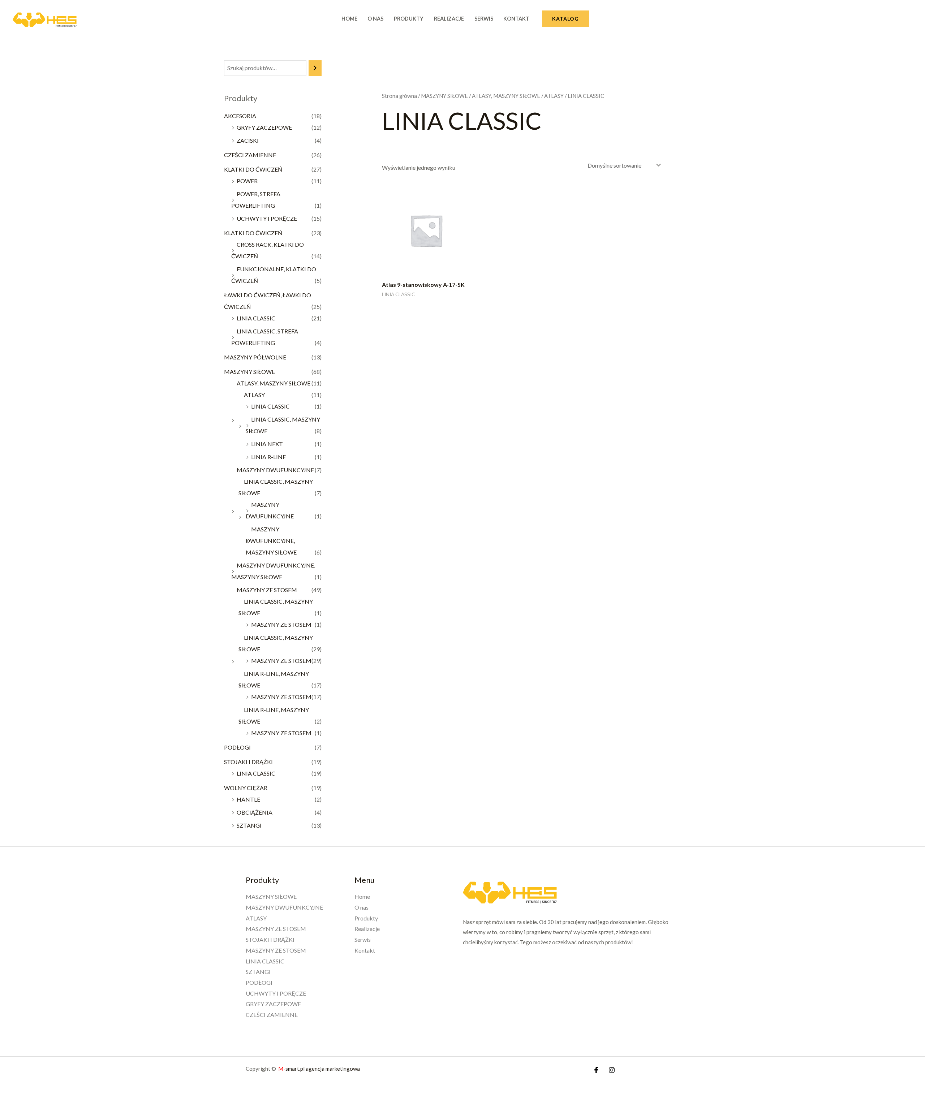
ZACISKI (248, 140)
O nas (375, 19)
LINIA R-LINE (268, 456)
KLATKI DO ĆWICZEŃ (253, 169)
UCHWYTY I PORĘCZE (267, 218)
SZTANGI (249, 825)
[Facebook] (596, 1070)
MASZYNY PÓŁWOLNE (255, 357)
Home (349, 19)
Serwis (483, 19)
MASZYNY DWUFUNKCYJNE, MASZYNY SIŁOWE (271, 541)
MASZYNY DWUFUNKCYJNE (275, 469)
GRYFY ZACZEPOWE (264, 127)
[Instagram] (611, 1070)
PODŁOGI (237, 747)
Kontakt (516, 19)
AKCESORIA (240, 115)
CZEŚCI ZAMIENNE (250, 154)
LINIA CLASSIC (256, 318)
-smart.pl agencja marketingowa (319, 1068)
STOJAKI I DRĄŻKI (248, 761)
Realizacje (449, 19)
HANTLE (248, 799)
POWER (247, 180)
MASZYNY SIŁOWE (249, 371)
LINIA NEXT (267, 443)
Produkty (408, 19)
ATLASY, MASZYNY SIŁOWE (273, 383)
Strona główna (399, 95)
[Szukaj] (315, 68)
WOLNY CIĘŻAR (245, 787)
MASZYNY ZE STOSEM (267, 589)
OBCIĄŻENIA (254, 812)
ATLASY (254, 394)
